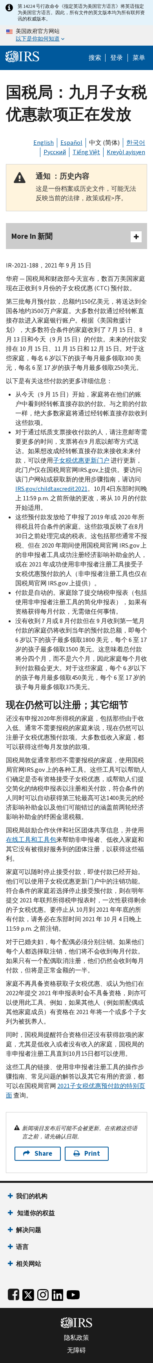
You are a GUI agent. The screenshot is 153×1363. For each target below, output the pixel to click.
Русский (55, 152)
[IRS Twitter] (28, 1293)
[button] (116, 58)
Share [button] (43, 1153)
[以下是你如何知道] (76, 35)
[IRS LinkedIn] (58, 1293)
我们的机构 (31, 1196)
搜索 (95, 58)
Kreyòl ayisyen (126, 152)
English (43, 142)
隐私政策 (76, 1338)
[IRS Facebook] (13, 1293)
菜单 (139, 58)
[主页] (22, 56)
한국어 (135, 142)
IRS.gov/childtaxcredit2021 (51, 489)
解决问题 (28, 1230)
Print (92, 1153)
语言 (22, 1247)
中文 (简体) (104, 142)
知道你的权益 (35, 1213)
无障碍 (76, 1350)
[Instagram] (43, 1293)
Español (71, 142)
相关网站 (28, 1264)
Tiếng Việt (86, 152)
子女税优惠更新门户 (81, 460)
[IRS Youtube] (73, 1293)
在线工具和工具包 (31, 840)
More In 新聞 (32, 236)
